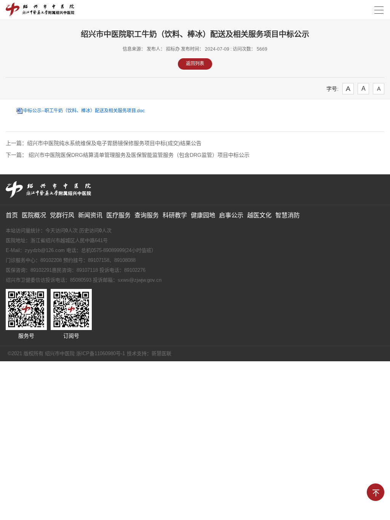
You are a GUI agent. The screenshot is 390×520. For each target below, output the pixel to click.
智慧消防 (287, 215)
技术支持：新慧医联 (149, 353)
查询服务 (146, 215)
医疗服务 (118, 215)
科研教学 (175, 215)
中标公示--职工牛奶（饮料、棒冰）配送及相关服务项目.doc (84, 110)
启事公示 (231, 215)
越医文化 (259, 215)
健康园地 (203, 215)
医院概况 (34, 215)
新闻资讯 (90, 215)
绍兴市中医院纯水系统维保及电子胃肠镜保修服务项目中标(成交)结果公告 (114, 143)
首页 (12, 215)
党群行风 (62, 215)
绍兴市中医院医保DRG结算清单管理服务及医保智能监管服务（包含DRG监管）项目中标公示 (138, 155)
